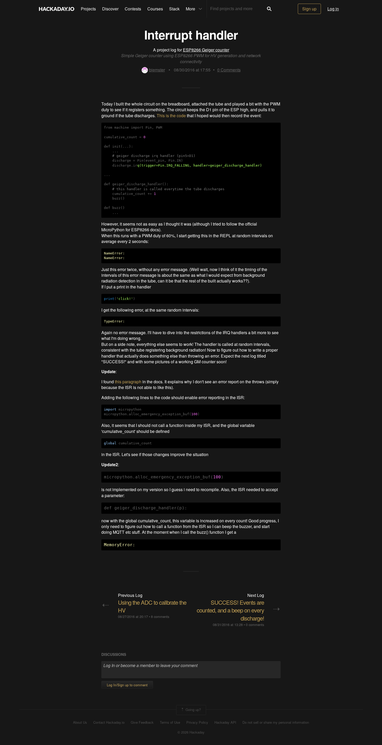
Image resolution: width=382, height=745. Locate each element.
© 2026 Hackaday (191, 732)
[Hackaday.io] (57, 9)
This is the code (171, 115)
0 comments (255, 624)
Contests (133, 9)
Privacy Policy (197, 722)
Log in (333, 9)
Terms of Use (170, 722)
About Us (80, 722)
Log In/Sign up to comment (127, 684)
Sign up (309, 9)
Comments (229, 70)
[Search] (269, 9)
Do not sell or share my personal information (275, 722)
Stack (174, 9)
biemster (157, 70)
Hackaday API (225, 722)
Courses (155, 9)
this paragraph (128, 382)
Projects (88, 9)
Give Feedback (142, 722)
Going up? (193, 709)
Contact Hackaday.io (108, 722)
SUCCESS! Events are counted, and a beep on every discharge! (230, 610)
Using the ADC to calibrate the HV (152, 606)
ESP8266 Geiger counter (206, 50)
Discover (110, 9)
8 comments (160, 616)
